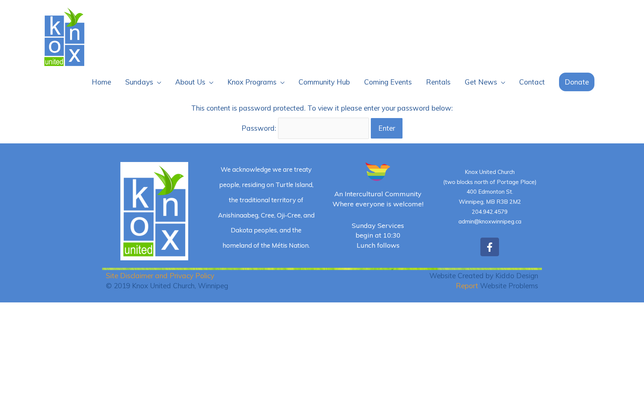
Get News (481, 81)
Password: (260, 128)
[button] (576, 82)
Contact (532, 81)
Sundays (139, 81)
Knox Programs (252, 81)
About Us (190, 81)
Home (101, 81)
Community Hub (324, 81)
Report (467, 285)
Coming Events (388, 81)
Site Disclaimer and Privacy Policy (160, 275)
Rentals (438, 81)
